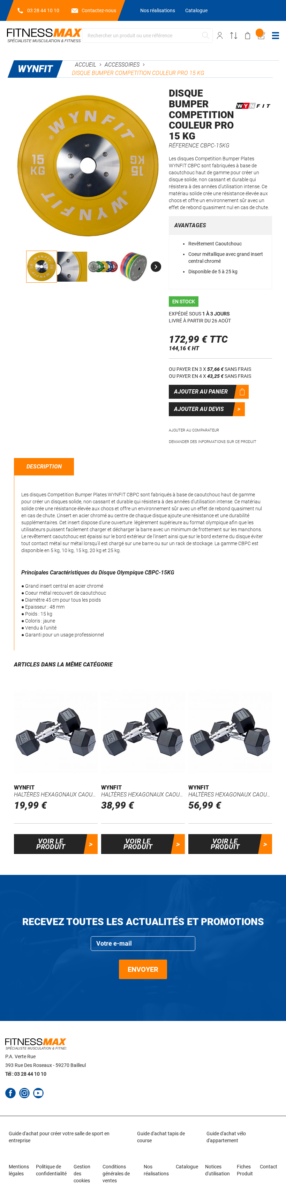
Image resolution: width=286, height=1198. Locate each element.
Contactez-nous (99, 10)
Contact (268, 1166)
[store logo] (44, 35)
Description (44, 466)
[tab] (44, 466)
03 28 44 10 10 (43, 10)
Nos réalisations (157, 10)
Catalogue (196, 10)
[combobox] (147, 35)
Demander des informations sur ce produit (212, 442)
